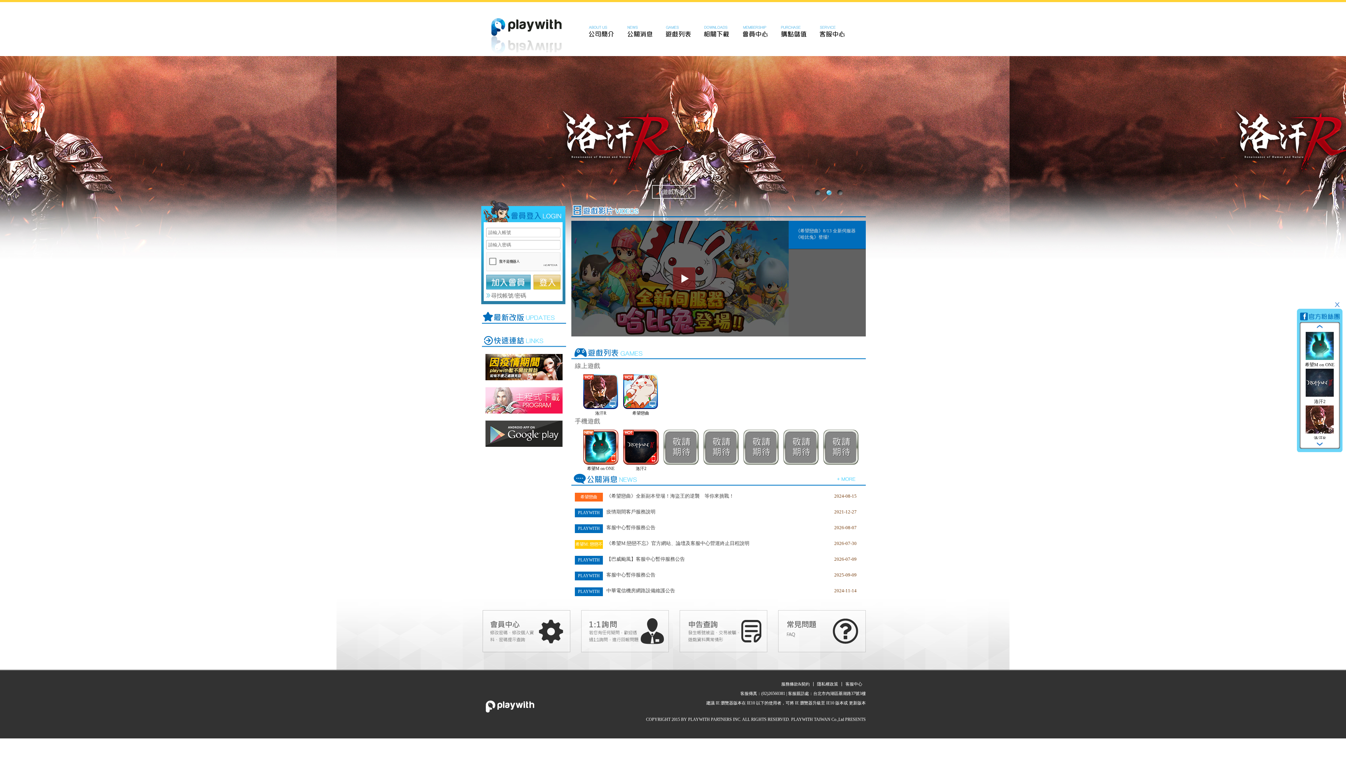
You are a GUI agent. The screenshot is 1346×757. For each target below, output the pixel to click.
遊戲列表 (678, 32)
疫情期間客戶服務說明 (630, 511)
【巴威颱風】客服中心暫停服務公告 (645, 559)
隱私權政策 (827, 684)
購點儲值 (794, 32)
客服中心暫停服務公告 (630, 527)
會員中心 (755, 32)
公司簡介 (601, 32)
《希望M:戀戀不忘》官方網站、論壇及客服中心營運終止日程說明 (677, 543)
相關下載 (717, 32)
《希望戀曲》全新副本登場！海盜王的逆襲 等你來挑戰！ (670, 496)
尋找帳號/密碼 (508, 296)
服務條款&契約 (795, 684)
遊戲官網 (673, 192)
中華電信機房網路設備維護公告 (640, 590)
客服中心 (832, 32)
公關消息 (640, 32)
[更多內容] (846, 478)
